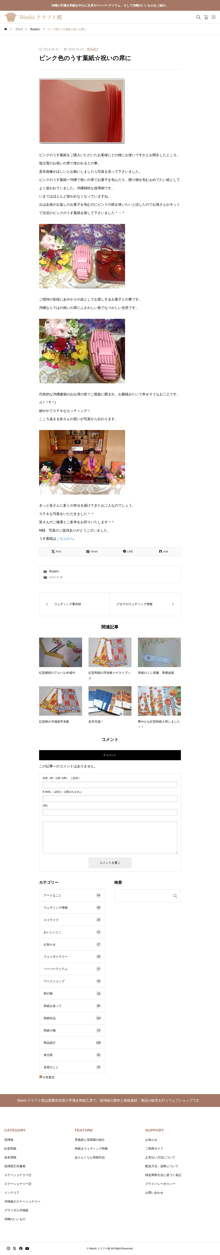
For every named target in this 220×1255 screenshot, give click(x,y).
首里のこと (72, 1067)
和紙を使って (72, 1006)
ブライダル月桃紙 (16, 1210)
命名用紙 (10, 1157)
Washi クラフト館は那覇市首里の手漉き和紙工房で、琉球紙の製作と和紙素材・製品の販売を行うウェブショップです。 (110, 1100)
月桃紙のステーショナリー (22, 1201)
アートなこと (72, 895)
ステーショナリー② (17, 1184)
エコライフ (72, 920)
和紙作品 (72, 1018)
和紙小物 (72, 1030)
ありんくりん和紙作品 (90, 1157)
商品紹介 (93, 49)
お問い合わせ (154, 1192)
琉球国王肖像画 (14, 1166)
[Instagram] (8, 1248)
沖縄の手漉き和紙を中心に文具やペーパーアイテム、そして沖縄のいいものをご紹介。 (110, 5)
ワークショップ (72, 981)
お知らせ (72, 944)
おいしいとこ (72, 932)
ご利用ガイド (154, 1148)
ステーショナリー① (17, 1175)
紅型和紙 (10, 1148)
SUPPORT (154, 1130)
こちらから (64, 538)
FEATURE (84, 1130)
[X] (14, 1248)
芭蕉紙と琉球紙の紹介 (90, 1139)
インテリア (11, 1192)
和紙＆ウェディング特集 (91, 1148)
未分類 (72, 1055)
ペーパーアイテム (72, 969)
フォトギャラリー (72, 956)
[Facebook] (21, 1248)
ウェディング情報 (72, 907)
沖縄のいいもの (14, 1219)
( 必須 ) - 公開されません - (63, 792)
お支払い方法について (160, 1157)
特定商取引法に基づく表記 (163, 1175)
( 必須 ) (61, 778)
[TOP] (207, 1242)
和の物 (72, 993)
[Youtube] (27, 1248)
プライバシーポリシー (160, 1184)
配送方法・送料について (161, 1166)
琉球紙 (8, 1139)
